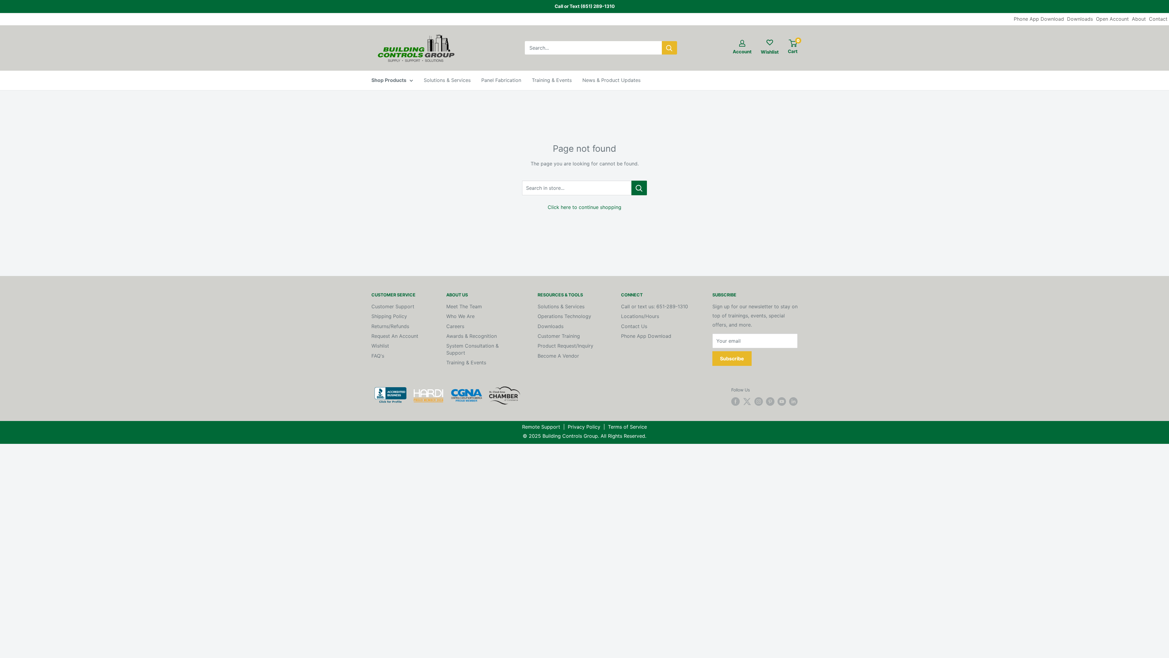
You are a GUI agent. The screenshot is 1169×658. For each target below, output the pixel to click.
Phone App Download (1039, 19)
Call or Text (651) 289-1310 (585, 6)
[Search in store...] (639, 188)
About (1139, 19)
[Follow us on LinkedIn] (793, 401)
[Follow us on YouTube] (782, 401)
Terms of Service (627, 427)
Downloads (1080, 19)
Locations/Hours (640, 316)
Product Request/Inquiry (565, 346)
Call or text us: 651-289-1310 (654, 306)
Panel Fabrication (501, 80)
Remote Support (541, 427)
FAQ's (377, 356)
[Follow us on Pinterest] (770, 401)
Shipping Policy (389, 316)
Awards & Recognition (471, 336)
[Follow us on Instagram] (758, 401)
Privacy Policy (584, 427)
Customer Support (392, 306)
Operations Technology (564, 316)
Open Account (1112, 19)
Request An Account (394, 336)
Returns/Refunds (390, 326)
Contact (1158, 19)
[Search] (669, 48)
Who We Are (460, 316)
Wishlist (380, 346)
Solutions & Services (447, 80)
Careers (455, 326)
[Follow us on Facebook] (735, 401)
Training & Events (552, 80)
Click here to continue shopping (584, 207)
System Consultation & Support (472, 349)
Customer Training (559, 336)
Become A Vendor (558, 356)
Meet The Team (464, 306)
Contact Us (634, 326)
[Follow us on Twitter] (747, 401)
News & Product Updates (611, 80)
